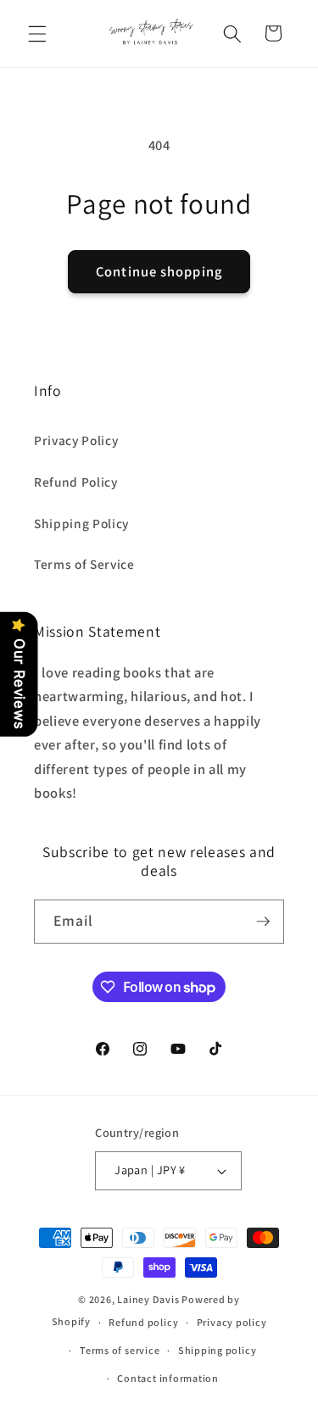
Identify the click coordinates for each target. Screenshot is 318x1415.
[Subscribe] (263, 922)
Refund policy (143, 1322)
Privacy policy (232, 1322)
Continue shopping (159, 271)
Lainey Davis (148, 1299)
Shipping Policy (81, 523)
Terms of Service (84, 563)
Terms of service (119, 1350)
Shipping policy (217, 1350)
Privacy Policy (76, 440)
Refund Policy (76, 481)
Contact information (168, 1378)
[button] (37, 33)
